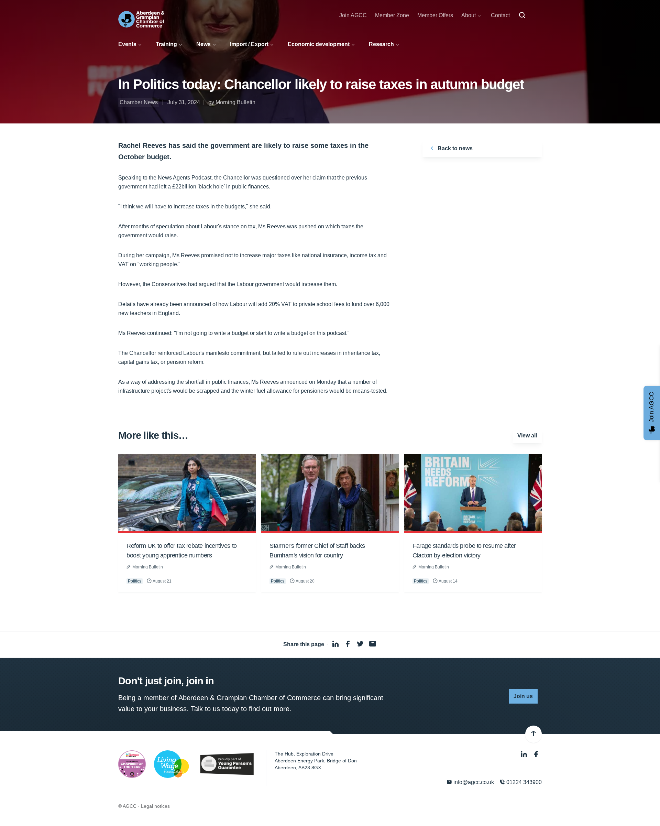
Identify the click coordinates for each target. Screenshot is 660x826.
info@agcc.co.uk (473, 782)
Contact (500, 15)
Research (381, 44)
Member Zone (392, 15)
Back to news (454, 148)
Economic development (319, 44)
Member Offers (435, 15)
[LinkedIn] (524, 755)
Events (127, 44)
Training (166, 44)
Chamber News (139, 102)
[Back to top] (533, 734)
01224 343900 (523, 782)
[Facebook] (536, 755)
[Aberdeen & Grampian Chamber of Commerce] (141, 19)
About (468, 15)
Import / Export (249, 44)
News (203, 44)
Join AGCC (353, 15)
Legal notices (155, 806)
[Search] (522, 15)
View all (527, 435)
